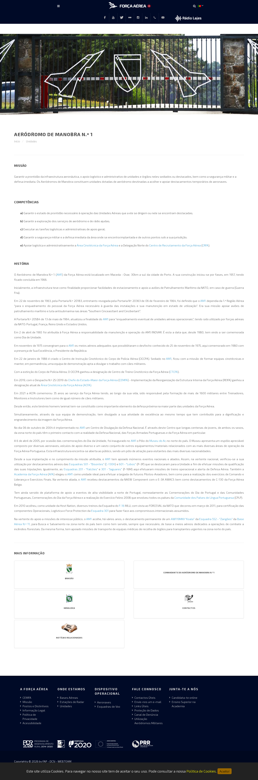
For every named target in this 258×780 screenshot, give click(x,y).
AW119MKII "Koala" (183, 519)
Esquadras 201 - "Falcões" (81, 469)
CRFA (205, 245)
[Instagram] (138, 17)
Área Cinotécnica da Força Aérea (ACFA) (66, 385)
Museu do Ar (157, 440)
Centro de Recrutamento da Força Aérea (175, 245)
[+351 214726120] (155, 17)
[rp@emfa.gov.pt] (163, 17)
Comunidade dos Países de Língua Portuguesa (204, 497)
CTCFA (174, 371)
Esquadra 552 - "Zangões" (216, 519)
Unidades (31, 141)
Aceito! (225, 771)
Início (17, 141)
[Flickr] (130, 17)
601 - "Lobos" (127, 464)
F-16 (121, 505)
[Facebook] (105, 17)
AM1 (59, 274)
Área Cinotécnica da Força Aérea (97, 245)
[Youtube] (113, 17)
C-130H (110, 464)
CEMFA (123, 380)
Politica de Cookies (201, 771)
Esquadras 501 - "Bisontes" (86, 464)
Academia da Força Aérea (30, 474)
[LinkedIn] (146, 17)
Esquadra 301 (100, 510)
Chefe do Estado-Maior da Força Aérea (93, 380)
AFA (51, 474)
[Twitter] (122, 17)
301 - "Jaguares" (111, 469)
